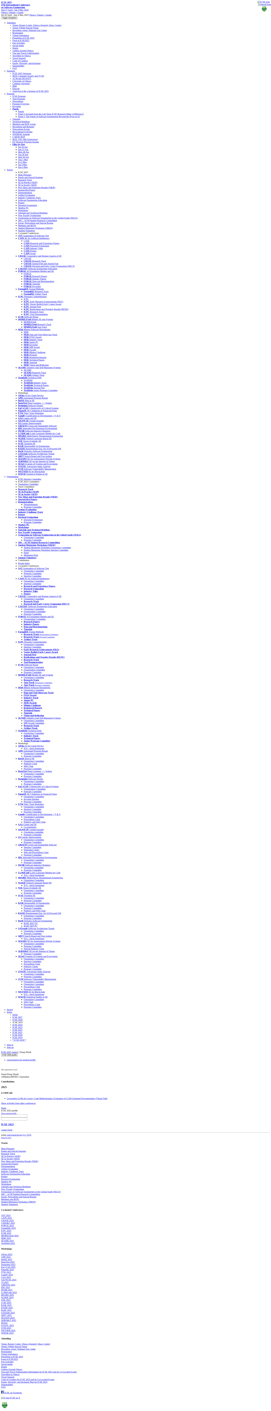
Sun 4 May (23, 167)
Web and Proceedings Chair (36, 852)
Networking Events (21, 129)
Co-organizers (30, 827)
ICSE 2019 (17, 1037)
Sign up (10, 1047)
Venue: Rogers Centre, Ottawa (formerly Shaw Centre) (36, 25)
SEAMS (27, 370)
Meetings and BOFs (27, 225)
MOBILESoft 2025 (10, 1236)
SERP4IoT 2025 (8, 1320)
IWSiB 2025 (6, 1290)
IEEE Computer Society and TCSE (28, 76)
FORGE (27, 274)
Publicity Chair (30, 763)
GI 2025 (5, 1282)
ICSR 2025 (6, 1233)
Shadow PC (23, 208)
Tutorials (16, 119)
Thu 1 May (23, 159)
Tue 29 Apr (23, 154)
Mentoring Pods (31, 555)
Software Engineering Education (32, 200)
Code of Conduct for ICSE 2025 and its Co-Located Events (27, 1379)
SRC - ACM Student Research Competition (37, 220)
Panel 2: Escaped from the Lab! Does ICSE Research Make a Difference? (51, 114)
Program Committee (33, 507)
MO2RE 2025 (7, 1295)
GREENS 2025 (8, 1285)
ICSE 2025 (6, 1052)
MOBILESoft (30, 322)
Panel (26, 552)
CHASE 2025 (7, 1220)
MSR (26, 332)
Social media (18, 45)
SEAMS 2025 (7, 1241)
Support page (6, 1138)
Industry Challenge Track (29, 198)
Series (15, 1014)
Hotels (15, 48)
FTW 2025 (6, 1272)
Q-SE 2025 (6, 1302)
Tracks (10, 170)
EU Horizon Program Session (25, 142)
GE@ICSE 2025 (8, 1280)
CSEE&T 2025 (8, 1223)
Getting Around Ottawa (22, 50)
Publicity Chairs (31, 966)
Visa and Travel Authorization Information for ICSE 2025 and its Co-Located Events (39, 1372)
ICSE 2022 (17, 1030)
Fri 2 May (22, 162)
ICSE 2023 (17, 1027)
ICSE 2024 (17, 1025)
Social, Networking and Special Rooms (35, 223)
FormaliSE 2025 (8, 1228)
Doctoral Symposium (27, 205)
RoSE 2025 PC (31, 926)
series (14, 1052)
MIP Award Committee (34, 723)
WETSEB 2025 (8, 1330)
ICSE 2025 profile (9, 1055)
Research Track (25, 180)
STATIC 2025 (7, 1325)
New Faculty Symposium (29, 215)
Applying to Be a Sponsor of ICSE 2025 (30, 91)
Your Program (18, 99)
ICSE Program (19, 96)
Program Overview (20, 104)
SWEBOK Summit (21, 134)
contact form (6, 1130)
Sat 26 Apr (23, 147)
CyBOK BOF (18, 137)
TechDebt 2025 (8, 1243)
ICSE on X (15, 1398)
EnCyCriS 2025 (8, 1267)
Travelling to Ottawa (21, 56)
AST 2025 (6, 1215)
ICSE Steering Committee (29, 479)
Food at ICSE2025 (20, 40)
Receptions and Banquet (23, 127)
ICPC (26, 299)
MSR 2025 (6, 1238)
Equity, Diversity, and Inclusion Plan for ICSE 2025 (24, 1382)
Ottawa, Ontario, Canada (40, 15)
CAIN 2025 (6, 1218)
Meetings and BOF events (24, 124)
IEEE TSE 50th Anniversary (25, 139)
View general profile (9, 1113)
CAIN (26, 241)
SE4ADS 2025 (8, 1318)
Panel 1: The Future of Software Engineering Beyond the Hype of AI (49, 116)
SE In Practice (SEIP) (27, 182)
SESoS (4, 1323)
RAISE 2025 (7, 1307)
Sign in (10, 1045)
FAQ (14, 68)
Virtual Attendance (20, 35)
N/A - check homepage (34, 748)
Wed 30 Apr (23, 157)
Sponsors (11, 71)
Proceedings (17, 101)
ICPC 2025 (6, 1230)
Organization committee (34, 670)
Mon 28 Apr (23, 152)
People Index (24, 563)
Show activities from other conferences (18, 1103)
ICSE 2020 (17, 1035)
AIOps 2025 (6, 1254)
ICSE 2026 (17, 1020)
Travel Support (19, 58)
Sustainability (18, 66)
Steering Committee (32, 576)
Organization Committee (35, 611)
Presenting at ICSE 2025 (23, 38)
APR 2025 (6, 1257)
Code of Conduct (20, 61)
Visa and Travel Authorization (25, 53)
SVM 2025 (6, 1328)
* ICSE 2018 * (19, 1040)
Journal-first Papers (26, 190)
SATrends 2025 (8, 1313)
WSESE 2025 (7, 1333)
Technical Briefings (21, 121)
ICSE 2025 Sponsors (21, 73)
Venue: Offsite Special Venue (25, 28)
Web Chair (28, 766)
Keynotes (16, 106)
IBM (14, 86)
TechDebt (28, 380)
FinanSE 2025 (7, 1269)
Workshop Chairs (31, 850)
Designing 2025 (8, 1264)
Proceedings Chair (32, 819)
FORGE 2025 (7, 1225)
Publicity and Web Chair (35, 822)
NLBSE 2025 (7, 1297)
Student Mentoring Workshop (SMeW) (35, 228)
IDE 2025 (5, 1287)
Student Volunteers (26, 230)
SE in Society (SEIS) (27, 185)
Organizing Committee (28, 484)
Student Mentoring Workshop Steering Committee (46, 550)
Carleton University (21, 83)
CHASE (27, 258)
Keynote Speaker (31, 799)
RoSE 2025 (6, 1310)
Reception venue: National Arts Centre (29, 30)
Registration (17, 33)
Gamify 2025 (7, 1275)
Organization (12, 476)
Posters (21, 203)
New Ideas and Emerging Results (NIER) (36, 187)
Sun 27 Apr (23, 149)
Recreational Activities (22, 132)
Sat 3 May (22, 165)
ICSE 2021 (17, 1032)
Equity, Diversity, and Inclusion (26, 63)
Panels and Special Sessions (30, 177)
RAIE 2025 (6, 1305)
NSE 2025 (6, 1300)
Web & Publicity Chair (34, 949)
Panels (21, 111)
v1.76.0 (27, 1135)
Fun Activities (18, 43)
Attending (11, 23)
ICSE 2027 (17, 1017)
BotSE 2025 (6, 1259)
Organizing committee (33, 832)
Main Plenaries (24, 175)
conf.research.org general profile (21, 1060)
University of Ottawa (21, 81)
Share (3, 1108)
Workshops (23, 210)
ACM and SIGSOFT (21, 78)
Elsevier (16, 88)
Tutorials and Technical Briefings (33, 213)
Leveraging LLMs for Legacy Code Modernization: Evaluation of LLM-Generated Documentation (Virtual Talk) (57, 1098)
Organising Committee (34, 890)
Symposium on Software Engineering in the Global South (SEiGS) (48, 218)
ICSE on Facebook (13, 1393)
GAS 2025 (6, 1277)
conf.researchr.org (14, 1135)
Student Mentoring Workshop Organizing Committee (47, 547)
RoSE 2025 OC (31, 923)
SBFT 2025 (6, 1315)
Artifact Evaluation (26, 195)
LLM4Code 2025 (9, 1292)
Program (10, 94)
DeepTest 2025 (8, 1262)
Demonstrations (25, 192)
